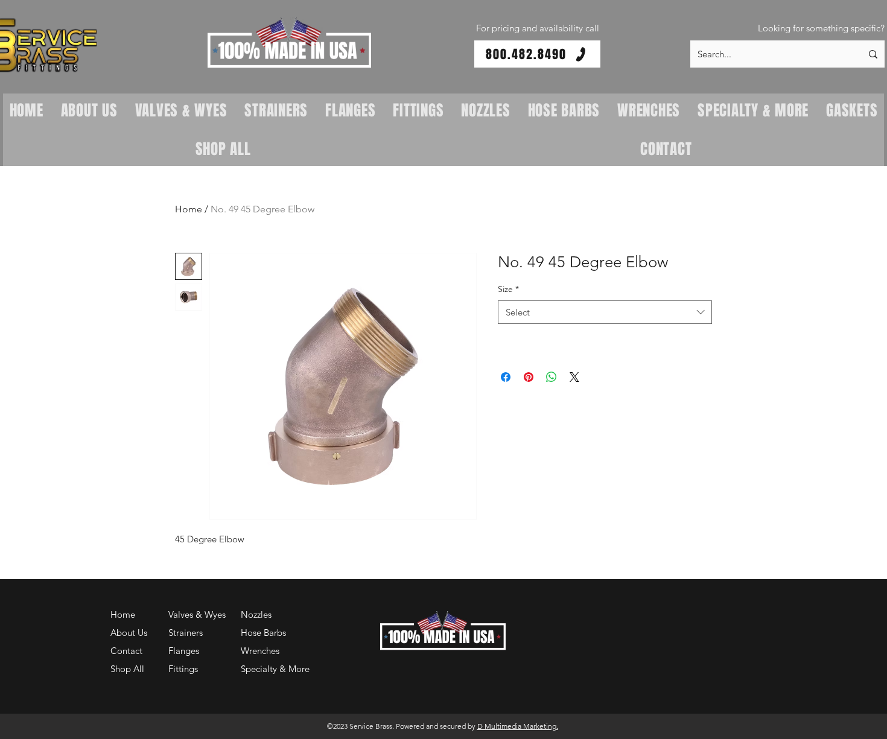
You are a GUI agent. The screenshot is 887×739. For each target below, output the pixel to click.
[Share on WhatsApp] (551, 377)
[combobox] (605, 312)
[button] (289, 43)
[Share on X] (574, 377)
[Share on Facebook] (505, 377)
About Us (128, 632)
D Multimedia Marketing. (517, 726)
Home (188, 209)
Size (508, 289)
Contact (126, 650)
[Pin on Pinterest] (528, 377)
